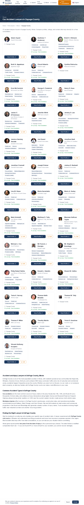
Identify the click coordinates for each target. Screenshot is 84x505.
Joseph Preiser (43, 165)
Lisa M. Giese (16, 191)
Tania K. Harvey (16, 295)
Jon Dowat (41, 139)
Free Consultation (65, 2)
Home (4, 25)
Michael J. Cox (16, 244)
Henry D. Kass (69, 88)
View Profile (10, 57)
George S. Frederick (45, 88)
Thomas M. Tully (70, 295)
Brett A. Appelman (17, 64)
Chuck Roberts (43, 64)
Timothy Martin (43, 320)
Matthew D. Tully (44, 217)
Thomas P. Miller (17, 320)
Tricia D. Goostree (70, 320)
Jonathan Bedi (69, 139)
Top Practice (17, 2)
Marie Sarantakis (44, 191)
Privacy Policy (14, 503)
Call (24, 57)
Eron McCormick (17, 88)
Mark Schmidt (16, 217)
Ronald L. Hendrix (44, 271)
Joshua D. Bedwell (71, 165)
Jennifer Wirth (43, 112)
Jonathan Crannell (17, 165)
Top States (25, 2)
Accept (75, 502)
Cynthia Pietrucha (70, 64)
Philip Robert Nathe (18, 271)
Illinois (18, 25)
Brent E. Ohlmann (70, 38)
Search (34, 2)
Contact (54, 2)
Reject (68, 502)
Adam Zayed (15, 38)
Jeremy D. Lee (69, 112)
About (47, 2)
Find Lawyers (39, 2)
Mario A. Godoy (69, 191)
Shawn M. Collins (70, 271)
